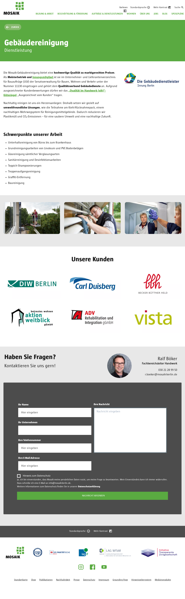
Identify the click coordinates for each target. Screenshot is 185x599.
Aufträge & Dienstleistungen (107, 14)
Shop (33, 580)
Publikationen (46, 580)
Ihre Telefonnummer (29, 440)
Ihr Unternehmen (27, 422)
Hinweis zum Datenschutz (36, 476)
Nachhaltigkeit (63, 580)
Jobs (156, 14)
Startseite (8, 16)
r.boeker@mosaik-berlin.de (161, 374)
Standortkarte (21, 580)
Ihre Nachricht (102, 404)
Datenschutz (89, 580)
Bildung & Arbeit (44, 14)
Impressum (104, 580)
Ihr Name (23, 404)
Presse (77, 580)
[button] (31, 218)
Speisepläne (177, 14)
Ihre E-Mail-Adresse (29, 458)
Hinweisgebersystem (141, 580)
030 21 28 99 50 (167, 370)
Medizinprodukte (163, 580)
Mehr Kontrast (160, 7)
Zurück (15, 27)
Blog (164, 14)
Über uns (145, 14)
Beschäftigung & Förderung (73, 14)
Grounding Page (120, 580)
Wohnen (131, 14)
